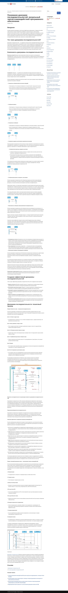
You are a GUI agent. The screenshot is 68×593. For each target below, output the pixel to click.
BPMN (48, 34)
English (57, 0)
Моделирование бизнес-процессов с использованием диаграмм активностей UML (23, 584)
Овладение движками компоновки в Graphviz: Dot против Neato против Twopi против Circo (53, 77)
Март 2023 (49, 105)
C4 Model (48, 37)
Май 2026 (48, 100)
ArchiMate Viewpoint (50, 32)
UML (48, 56)
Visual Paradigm (49, 65)
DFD (48, 41)
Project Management (50, 49)
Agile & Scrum (49, 25)
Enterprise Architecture (50, 42)
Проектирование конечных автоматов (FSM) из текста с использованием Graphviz (53, 81)
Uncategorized (49, 58)
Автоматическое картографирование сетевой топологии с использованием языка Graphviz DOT (53, 89)
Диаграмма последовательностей (14, 568)
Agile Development (50, 27)
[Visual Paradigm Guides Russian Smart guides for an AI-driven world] (11, 4)
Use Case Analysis (50, 60)
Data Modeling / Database (51, 39)
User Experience (50, 61)
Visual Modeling (49, 63)
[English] (47, 18)
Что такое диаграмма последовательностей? (16, 569)
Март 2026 (49, 102)
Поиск (48, 11)
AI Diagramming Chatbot (51, 30)
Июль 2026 (49, 98)
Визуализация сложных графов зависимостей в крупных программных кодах (53, 85)
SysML (48, 53)
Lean (48, 46)
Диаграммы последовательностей (13, 554)
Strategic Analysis (50, 51)
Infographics (49, 44)
